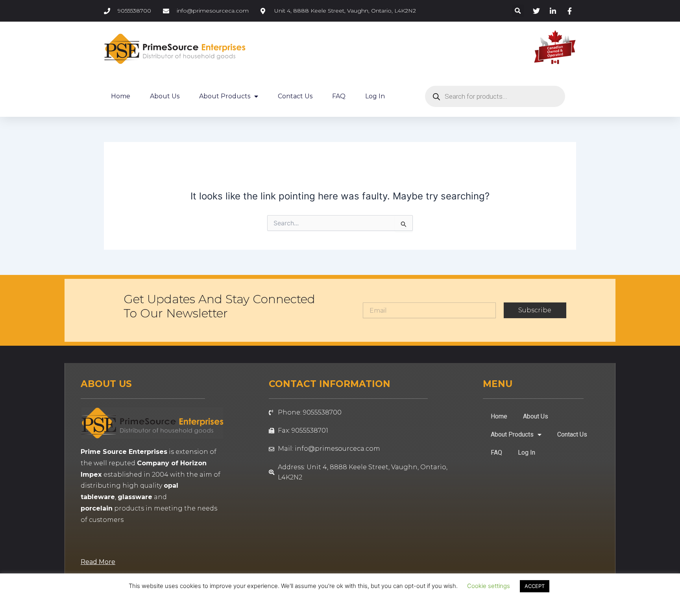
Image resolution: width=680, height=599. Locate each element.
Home (120, 96)
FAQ (339, 96)
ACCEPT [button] (535, 586)
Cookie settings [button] (488, 586)
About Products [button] (224, 96)
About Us (164, 96)
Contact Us (295, 96)
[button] (518, 11)
